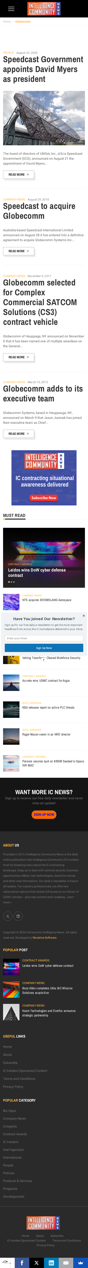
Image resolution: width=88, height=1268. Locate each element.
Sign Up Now (44, 647)
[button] (44, 618)
